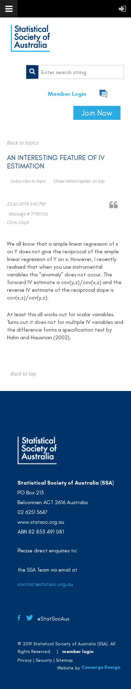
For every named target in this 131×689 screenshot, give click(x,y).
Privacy (24, 660)
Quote (116, 204)
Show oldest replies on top (79, 181)
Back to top (23, 373)
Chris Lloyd (18, 222)
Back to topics (22, 142)
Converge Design (101, 667)
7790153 (39, 214)
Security (44, 660)
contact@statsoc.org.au (45, 584)
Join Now (96, 113)
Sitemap (64, 660)
